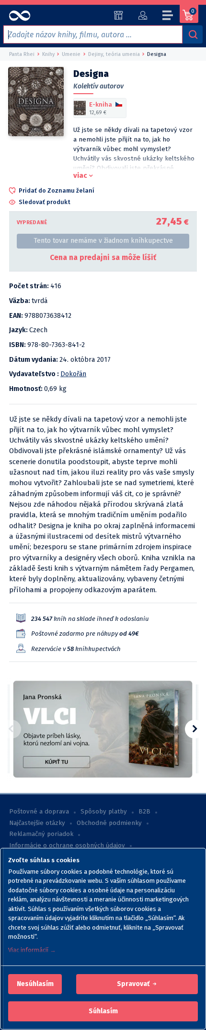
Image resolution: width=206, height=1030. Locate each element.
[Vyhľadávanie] (193, 34)
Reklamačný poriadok (41, 834)
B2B (144, 811)
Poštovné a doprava (39, 811)
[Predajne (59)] (118, 15)
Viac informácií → (32, 950)
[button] (35, 984)
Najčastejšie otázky (37, 823)
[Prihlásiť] (142, 15)
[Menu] (168, 16)
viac (80, 175)
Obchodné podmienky (109, 823)
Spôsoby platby (103, 811)
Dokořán (73, 374)
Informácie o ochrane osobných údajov (67, 845)
